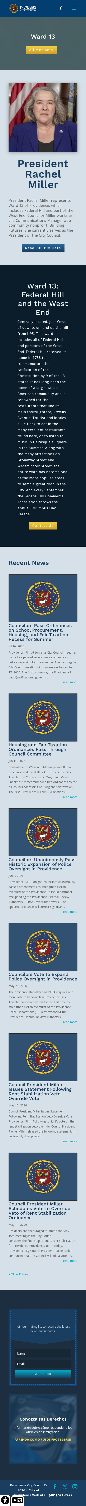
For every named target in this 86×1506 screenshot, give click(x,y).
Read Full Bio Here (43, 248)
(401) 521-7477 (60, 1495)
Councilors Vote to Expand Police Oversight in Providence (43, 977)
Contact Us (43, 525)
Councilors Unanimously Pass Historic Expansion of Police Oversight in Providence (42, 864)
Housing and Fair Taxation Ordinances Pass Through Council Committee (38, 749)
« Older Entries (18, 1274)
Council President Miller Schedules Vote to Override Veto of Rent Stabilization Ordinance (39, 1210)
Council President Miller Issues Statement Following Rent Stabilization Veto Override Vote (40, 1091)
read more (70, 682)
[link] (5, 1500)
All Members (41, 49)
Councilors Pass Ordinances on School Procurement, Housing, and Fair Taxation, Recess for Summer (40, 632)
